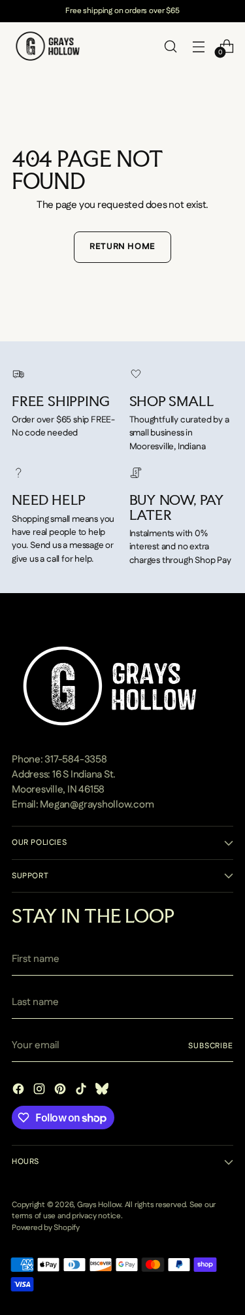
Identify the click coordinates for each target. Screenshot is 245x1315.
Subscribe (210, 1045)
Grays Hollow (99, 1204)
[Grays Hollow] (48, 46)
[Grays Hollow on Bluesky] (103, 1091)
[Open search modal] (170, 46)
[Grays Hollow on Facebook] (19, 1091)
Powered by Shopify (46, 1227)
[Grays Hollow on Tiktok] (82, 1091)
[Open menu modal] (198, 46)
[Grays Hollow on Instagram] (40, 1091)
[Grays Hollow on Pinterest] (61, 1091)
